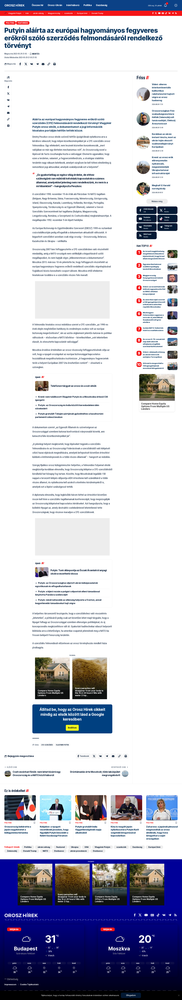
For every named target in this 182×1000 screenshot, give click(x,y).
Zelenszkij (12, 851)
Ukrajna (74, 847)
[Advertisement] (72, 94)
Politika (10, 23)
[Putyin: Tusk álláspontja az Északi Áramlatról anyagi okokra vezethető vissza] (41, 572)
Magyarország (54, 13)
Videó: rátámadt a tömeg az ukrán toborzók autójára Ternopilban (154, 354)
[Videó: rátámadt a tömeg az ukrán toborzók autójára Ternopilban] (172, 355)
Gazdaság (137, 847)
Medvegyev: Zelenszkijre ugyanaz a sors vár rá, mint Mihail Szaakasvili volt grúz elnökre (153, 317)
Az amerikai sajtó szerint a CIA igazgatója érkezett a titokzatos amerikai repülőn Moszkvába (154, 303)
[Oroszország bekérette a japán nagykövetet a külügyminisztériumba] (20, 807)
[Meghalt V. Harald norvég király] (143, 189)
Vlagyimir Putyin (14, 13)
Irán (27, 13)
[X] (155, 13)
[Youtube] (147, 219)
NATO (45, 851)
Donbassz (59, 851)
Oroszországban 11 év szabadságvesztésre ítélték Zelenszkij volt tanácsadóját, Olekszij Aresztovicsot (163, 117)
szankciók (68, 13)
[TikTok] (166, 13)
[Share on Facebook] (20, 64)
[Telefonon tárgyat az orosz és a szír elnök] (41, 386)
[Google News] (163, 13)
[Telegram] (172, 13)
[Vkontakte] (169, 13)
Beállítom (72, 727)
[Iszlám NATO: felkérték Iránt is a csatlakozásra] (172, 331)
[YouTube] (159, 13)
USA (86, 847)
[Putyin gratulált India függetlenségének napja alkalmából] (91, 807)
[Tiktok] (167, 219)
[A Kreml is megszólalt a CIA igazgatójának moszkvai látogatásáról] (172, 366)
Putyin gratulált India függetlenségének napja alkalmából (88, 829)
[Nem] (178, 995)
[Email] (43, 64)
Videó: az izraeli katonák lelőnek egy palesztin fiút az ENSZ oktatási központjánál (154, 290)
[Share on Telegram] (37, 64)
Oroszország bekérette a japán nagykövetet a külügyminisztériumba (17, 829)
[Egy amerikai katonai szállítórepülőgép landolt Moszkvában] (172, 267)
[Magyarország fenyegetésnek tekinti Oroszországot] (172, 278)
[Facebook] (153, 13)
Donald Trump (97, 13)
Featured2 (23, 23)
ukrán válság (38, 13)
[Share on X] (26, 64)
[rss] (147, 235)
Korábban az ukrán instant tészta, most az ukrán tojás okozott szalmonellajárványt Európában (164, 140)
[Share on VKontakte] (31, 64)
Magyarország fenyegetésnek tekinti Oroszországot (153, 277)
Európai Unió (82, 13)
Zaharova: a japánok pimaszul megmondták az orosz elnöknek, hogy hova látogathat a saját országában (162, 832)
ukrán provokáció (78, 851)
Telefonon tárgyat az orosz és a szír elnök (73, 386)
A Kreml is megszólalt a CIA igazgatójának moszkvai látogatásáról (153, 365)
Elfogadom (131, 995)
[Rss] (176, 13)
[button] (171, 5)
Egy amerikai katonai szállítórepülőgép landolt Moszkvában (152, 266)
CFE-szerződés (47, 745)
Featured (60, 847)
